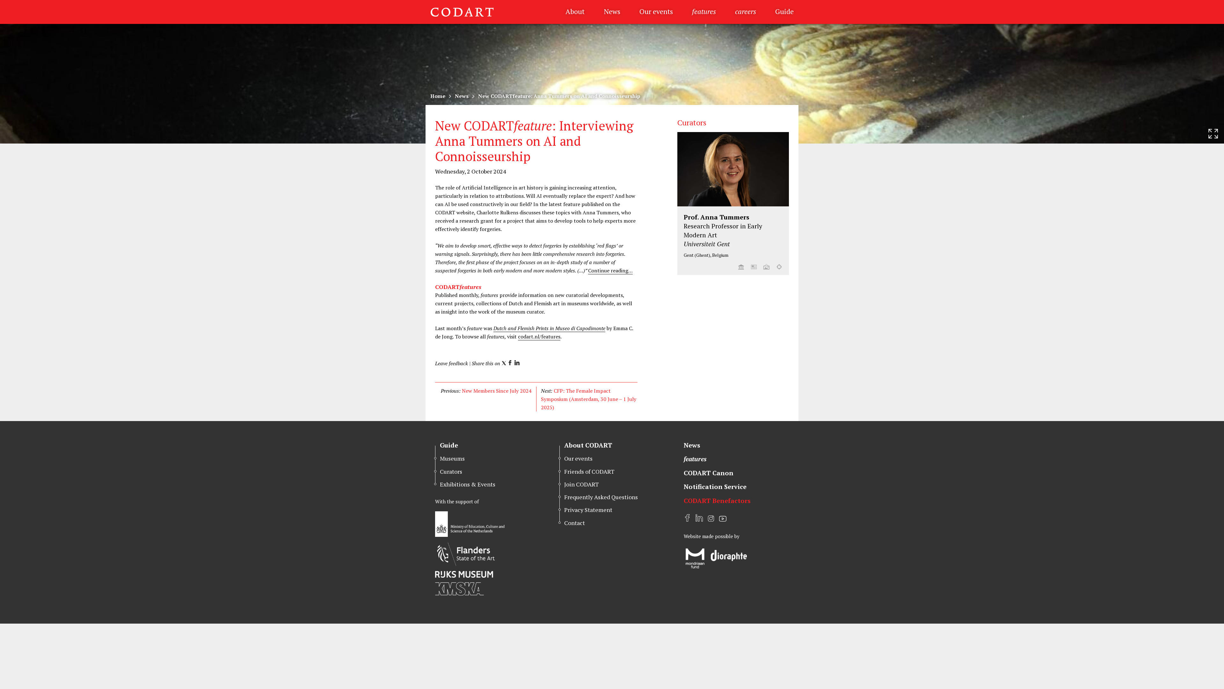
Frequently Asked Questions (601, 497)
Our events (656, 11)
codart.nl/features (539, 336)
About (575, 11)
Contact (574, 523)
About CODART (588, 445)
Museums (452, 458)
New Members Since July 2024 (496, 390)
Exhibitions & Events (467, 484)
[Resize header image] (1213, 134)
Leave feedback (451, 363)
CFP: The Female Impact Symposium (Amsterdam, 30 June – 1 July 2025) (588, 399)
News (612, 11)
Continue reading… (610, 270)
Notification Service (715, 486)
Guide (784, 11)
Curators (451, 471)
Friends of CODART (589, 471)
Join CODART (581, 484)
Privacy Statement (588, 510)
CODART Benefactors (717, 500)
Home (437, 96)
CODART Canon (708, 473)
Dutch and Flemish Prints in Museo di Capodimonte (549, 328)
